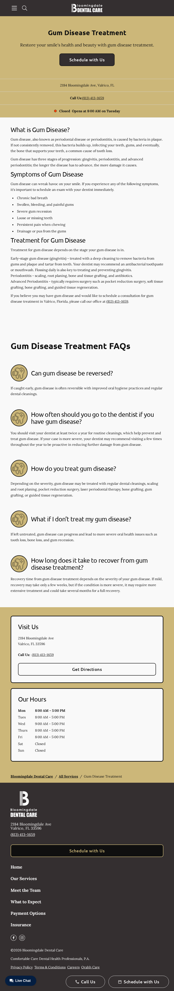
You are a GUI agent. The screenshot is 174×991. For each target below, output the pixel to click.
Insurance (21, 924)
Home (16, 867)
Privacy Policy (22, 967)
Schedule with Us (87, 59)
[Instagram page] (22, 938)
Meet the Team (26, 890)
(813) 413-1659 (93, 98)
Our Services (24, 878)
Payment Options (28, 913)
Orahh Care (90, 967)
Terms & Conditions (50, 967)
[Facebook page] (14, 938)
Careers (73, 967)
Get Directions (87, 669)
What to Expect (26, 901)
